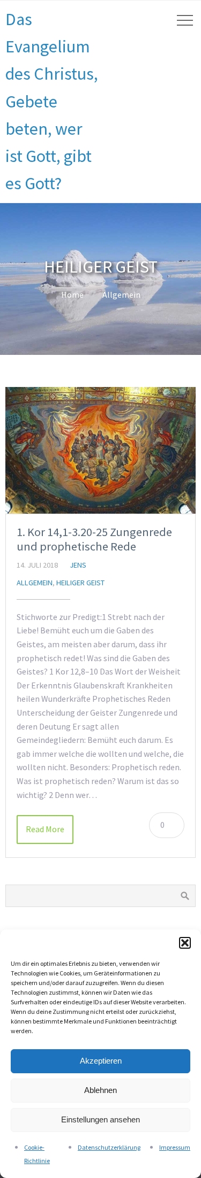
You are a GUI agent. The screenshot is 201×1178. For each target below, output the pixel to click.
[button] (185, 942)
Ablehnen (100, 1090)
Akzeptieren (101, 1060)
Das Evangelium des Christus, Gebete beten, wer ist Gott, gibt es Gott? (51, 101)
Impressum (174, 1147)
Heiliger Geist (80, 582)
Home (72, 294)
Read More (45, 829)
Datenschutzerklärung (109, 1147)
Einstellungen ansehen (100, 1119)
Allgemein (121, 294)
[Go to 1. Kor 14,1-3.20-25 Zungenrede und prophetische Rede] (100, 450)
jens (78, 565)
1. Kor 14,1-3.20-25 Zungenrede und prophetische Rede (94, 539)
